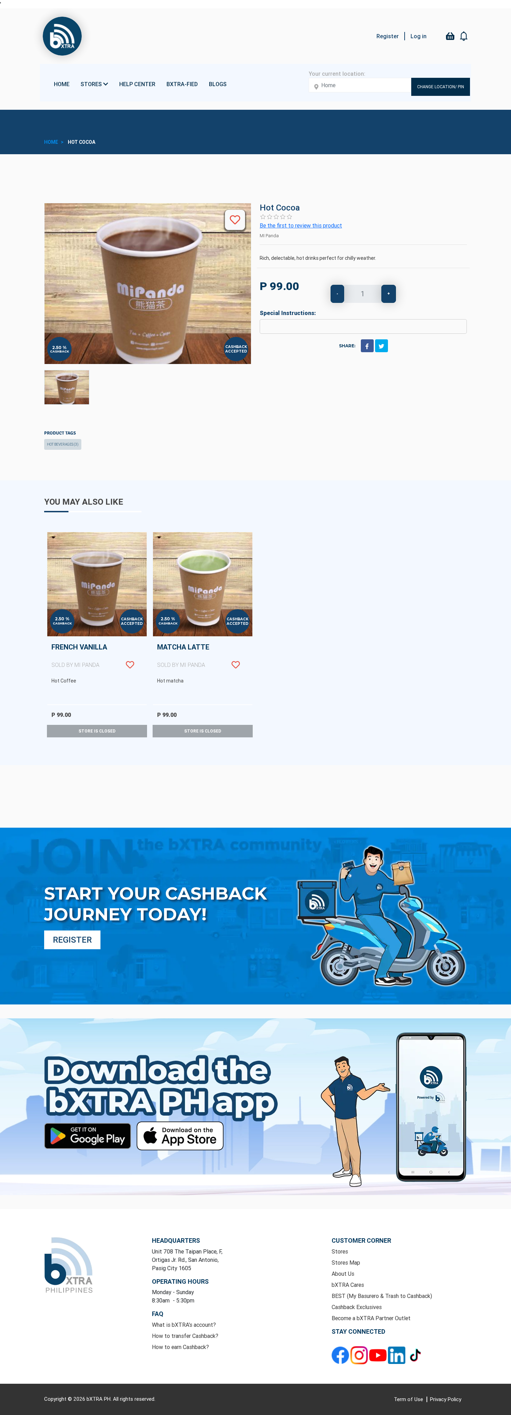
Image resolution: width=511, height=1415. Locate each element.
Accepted (236, 351)
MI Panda (269, 236)
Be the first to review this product (301, 225)
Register (387, 36)
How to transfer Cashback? (185, 1335)
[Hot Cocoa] (66, 387)
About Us (343, 1273)
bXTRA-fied (182, 84)
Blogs (218, 84)
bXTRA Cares (348, 1284)
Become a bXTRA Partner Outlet (371, 1318)
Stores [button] (92, 84)
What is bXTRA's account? (184, 1324)
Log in (419, 36)
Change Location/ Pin (440, 86)
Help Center (137, 84)
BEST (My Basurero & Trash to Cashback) (382, 1295)
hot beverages (63, 444)
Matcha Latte (183, 655)
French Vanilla (79, 655)
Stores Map (346, 1262)
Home (62, 84)
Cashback (59, 351)
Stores (340, 1251)
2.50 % (59, 348)
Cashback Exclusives (357, 1307)
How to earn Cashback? (180, 1346)
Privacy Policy (445, 1399)
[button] (464, 36)
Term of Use (409, 1399)
